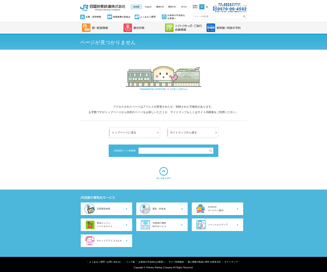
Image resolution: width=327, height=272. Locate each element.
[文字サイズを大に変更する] (206, 6)
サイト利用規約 (176, 262)
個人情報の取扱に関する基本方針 (204, 262)
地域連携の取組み (122, 17)
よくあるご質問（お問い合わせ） (105, 262)
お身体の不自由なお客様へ (176, 17)
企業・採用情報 (93, 17)
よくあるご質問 (148, 17)
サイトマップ (231, 262)
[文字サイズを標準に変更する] (201, 6)
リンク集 (130, 262)
